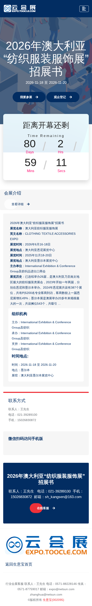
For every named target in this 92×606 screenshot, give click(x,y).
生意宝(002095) (53, 600)
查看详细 (18, 204)
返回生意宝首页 (18, 564)
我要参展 (26, 97)
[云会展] (19, 8)
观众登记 (60, 97)
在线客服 (43, 508)
